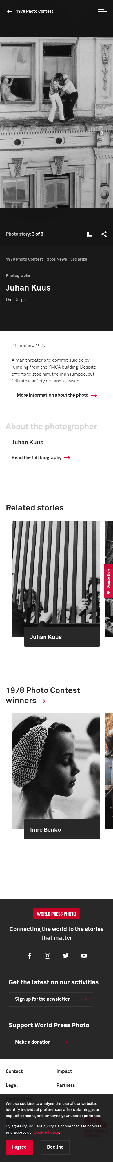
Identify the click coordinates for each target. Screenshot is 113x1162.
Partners (66, 1085)
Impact (64, 1071)
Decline (55, 1147)
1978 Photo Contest (34, 12)
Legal (12, 1085)
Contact (14, 1071)
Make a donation (32, 1042)
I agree (19, 1147)
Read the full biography (36, 457)
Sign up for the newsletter (42, 999)
